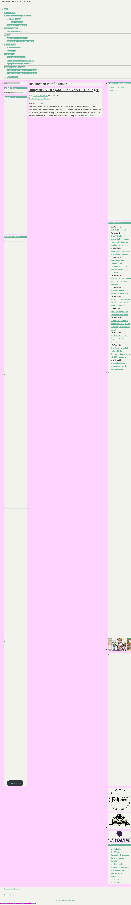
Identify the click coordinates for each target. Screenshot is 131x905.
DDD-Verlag (115, 852)
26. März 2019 (42, 96)
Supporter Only (15, 783)
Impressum (8, 892)
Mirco (35, 96)
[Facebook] (4, 903)
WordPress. (73, 900)
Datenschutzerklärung (12, 889)
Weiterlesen (89, 116)
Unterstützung (9, 895)
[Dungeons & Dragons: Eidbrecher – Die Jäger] (39, 99)
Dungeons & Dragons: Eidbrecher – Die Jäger (64, 90)
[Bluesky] (32, 903)
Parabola (66, 900)
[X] (10, 903)
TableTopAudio (116, 879)
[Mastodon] (24, 903)
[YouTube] (16, 903)
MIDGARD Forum (117, 870)
